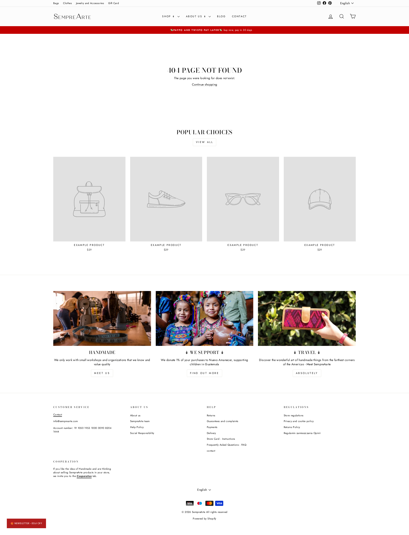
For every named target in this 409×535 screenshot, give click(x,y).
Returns (211, 415)
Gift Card (113, 3)
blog (221, 16)
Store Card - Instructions (221, 439)
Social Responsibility (142, 433)
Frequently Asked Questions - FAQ (226, 445)
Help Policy (137, 427)
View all (204, 142)
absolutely (307, 373)
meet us (102, 373)
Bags (56, 3)
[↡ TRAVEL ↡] (307, 318)
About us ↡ (196, 16)
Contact (57, 414)
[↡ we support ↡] (204, 318)
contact (239, 16)
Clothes (67, 3)
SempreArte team (140, 421)
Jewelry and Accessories (90, 3)
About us (135, 415)
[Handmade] (102, 318)
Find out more (204, 373)
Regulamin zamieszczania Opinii (302, 433)
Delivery (211, 433)
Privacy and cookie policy (299, 421)
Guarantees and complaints (222, 421)
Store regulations (294, 415)
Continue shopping (204, 84)
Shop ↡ (169, 16)
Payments (212, 427)
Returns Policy (292, 427)
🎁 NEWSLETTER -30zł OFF (26, 523)
